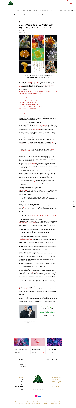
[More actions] (56, 21)
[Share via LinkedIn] (24, 326)
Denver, (40, 403)
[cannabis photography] (54, 342)
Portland (56, 402)
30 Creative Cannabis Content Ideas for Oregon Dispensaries (21, 349)
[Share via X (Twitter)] (21, 326)
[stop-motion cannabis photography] (38, 342)
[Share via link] (26, 326)
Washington (35, 403)
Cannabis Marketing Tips (40, 14)
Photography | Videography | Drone (10, 7)
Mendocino (39, 402)
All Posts (15, 14)
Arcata (30, 402)
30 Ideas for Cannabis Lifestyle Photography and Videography (55, 349)
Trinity (44, 402)
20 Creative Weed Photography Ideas (36, 349)
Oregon (48, 402)
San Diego (57, 403)
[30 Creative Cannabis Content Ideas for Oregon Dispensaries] (21, 342)
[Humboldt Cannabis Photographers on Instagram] (36, 396)
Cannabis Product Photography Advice (26, 14)
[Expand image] (30, 36)
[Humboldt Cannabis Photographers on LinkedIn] (74, 206)
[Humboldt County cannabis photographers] (74, 202)
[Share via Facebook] (19, 326)
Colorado (44, 403)
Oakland (23, 403)
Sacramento (28, 403)
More (48, 14)
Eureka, (35, 402)
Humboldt (25, 402)
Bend (52, 402)
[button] (71, 3)
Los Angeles (50, 403)
